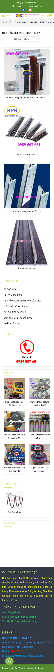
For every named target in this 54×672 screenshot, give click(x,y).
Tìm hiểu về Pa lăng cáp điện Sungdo (14, 469)
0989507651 (32, 2)
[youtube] (30, 10)
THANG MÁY (20, 22)
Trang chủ (6, 22)
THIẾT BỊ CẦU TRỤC (12, 323)
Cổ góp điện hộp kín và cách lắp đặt (40, 469)
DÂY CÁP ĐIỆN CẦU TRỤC (15, 312)
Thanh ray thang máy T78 (27, 154)
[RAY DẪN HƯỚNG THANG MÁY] (27, 15)
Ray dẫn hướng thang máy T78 (27, 211)
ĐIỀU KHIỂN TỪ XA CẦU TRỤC (17, 306)
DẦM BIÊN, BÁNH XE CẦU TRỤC (18, 318)
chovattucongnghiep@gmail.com (28, 6)
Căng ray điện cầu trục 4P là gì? (40, 436)
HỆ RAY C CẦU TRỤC (13, 295)
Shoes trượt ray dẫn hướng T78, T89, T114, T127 (27, 97)
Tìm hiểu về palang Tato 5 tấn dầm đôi (14, 436)
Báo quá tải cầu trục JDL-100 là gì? (14, 403)
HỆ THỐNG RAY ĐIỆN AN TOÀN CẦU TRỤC (22, 301)
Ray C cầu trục (14, 512)
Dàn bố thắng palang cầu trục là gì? (39, 403)
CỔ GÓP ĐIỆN (10, 289)
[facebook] (23, 10)
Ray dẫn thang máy (27, 268)
